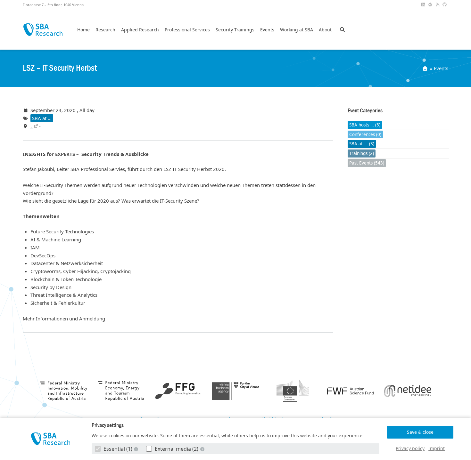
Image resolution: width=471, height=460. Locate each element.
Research (105, 30)
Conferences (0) (365, 134)
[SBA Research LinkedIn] (423, 4)
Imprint (436, 448)
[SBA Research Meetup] (431, 4)
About (325, 30)
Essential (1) (118, 448)
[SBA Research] (51, 438)
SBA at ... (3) (361, 144)
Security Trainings (235, 30)
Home (83, 30)
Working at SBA (296, 30)
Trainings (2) (361, 153)
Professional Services (187, 30)
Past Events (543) (366, 163)
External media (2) (176, 448)
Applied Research (140, 30)
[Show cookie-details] (137, 449)
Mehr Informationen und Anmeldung (64, 318)
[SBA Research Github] (445, 4)
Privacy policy (410, 448)
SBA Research (43, 29)
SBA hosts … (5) (364, 125)
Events (267, 30)
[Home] (426, 68)
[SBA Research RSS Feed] (438, 4)
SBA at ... (42, 118)
